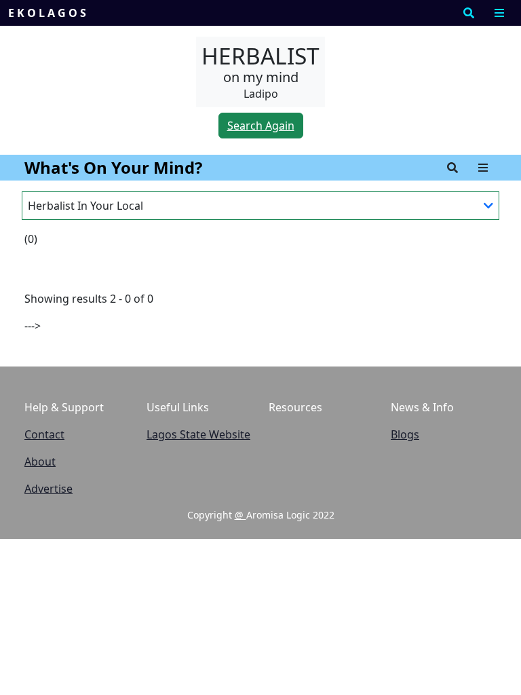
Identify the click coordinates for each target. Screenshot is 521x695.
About (40, 461)
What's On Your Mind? (113, 167)
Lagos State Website (198, 434)
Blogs (405, 434)
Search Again (260, 125)
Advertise (48, 488)
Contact (44, 434)
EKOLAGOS (48, 12)
